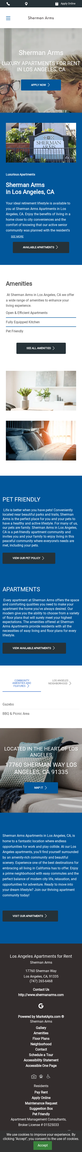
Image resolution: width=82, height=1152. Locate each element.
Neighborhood (41, 1044)
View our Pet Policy (27, 558)
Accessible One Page (41, 1066)
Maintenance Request (41, 1103)
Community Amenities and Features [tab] (21, 683)
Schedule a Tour (41, 1055)
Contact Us (41, 990)
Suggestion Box (41, 1109)
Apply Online (67, 3)
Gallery (41, 1028)
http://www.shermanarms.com (41, 995)
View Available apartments (32, 648)
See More (17, 236)
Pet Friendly (41, 1114)
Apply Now (39, 84)
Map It (39, 787)
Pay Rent (41, 1092)
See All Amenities (39, 348)
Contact (41, 1049)
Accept (43, 1145)
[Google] (41, 1006)
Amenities (41, 1033)
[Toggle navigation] (8, 18)
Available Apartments (39, 247)
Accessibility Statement (41, 1060)
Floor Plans (41, 1039)
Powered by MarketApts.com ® (41, 1017)
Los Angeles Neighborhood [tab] (58, 682)
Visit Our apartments (28, 916)
